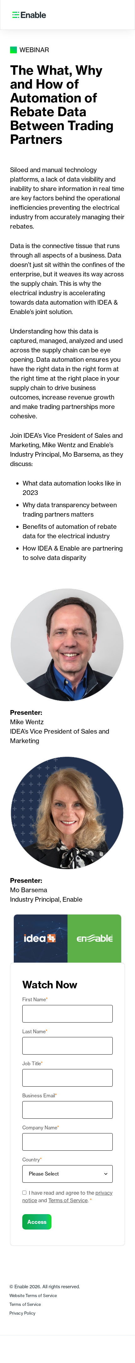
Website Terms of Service (33, 1295)
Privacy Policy (22, 1313)
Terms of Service (68, 1200)
